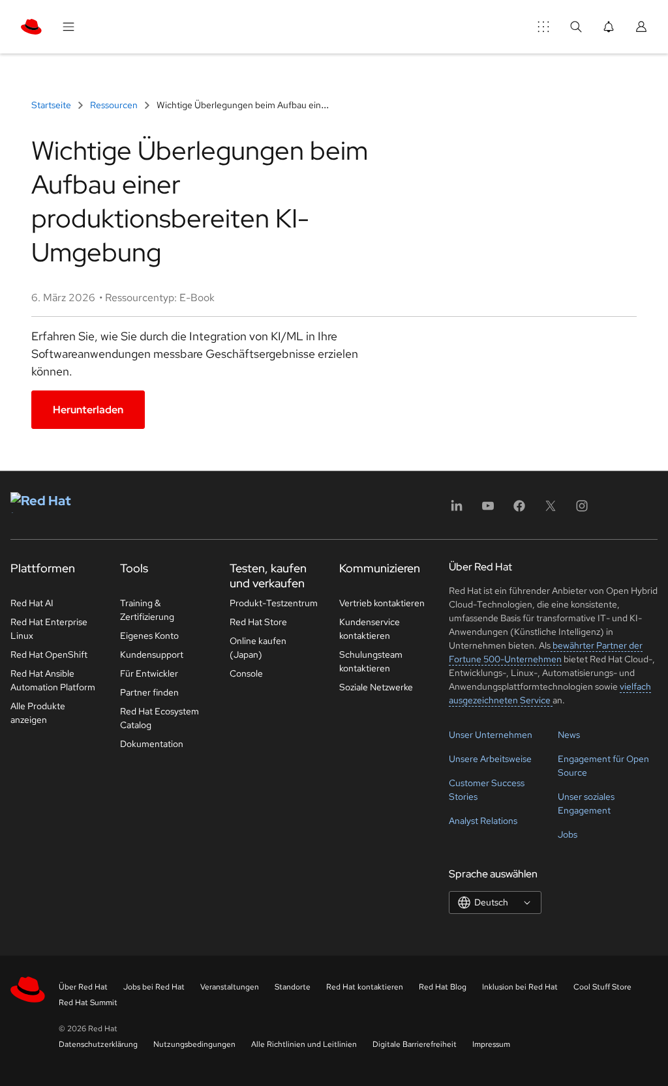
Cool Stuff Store (602, 987)
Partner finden (149, 692)
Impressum (491, 1044)
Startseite (52, 105)
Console (246, 673)
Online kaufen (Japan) (258, 647)
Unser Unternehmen (490, 735)
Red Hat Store (258, 622)
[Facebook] (519, 510)
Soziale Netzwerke (376, 687)
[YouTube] (488, 510)
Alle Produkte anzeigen (37, 713)
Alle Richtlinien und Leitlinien (304, 1044)
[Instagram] (582, 510)
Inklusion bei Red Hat (520, 987)
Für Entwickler (149, 673)
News (569, 735)
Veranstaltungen (229, 987)
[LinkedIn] (456, 510)
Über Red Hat (83, 987)
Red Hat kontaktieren (364, 987)
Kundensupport (151, 654)
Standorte (293, 987)
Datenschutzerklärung (98, 1044)
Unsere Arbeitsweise (490, 759)
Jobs (567, 834)
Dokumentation (151, 744)
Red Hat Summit (88, 1002)
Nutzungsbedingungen (194, 1044)
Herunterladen (88, 410)
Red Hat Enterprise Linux (48, 628)
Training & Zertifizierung (147, 610)
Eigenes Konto (149, 635)
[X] (550, 510)
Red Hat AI (31, 603)
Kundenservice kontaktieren (369, 628)
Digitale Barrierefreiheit (414, 1044)
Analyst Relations (483, 821)
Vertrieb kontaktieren (382, 603)
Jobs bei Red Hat (154, 987)
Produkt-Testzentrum (274, 603)
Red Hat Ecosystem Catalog (159, 718)
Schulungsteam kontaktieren (370, 661)
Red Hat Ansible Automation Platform (52, 680)
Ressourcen (114, 105)
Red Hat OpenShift (48, 654)
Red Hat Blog (442, 987)
